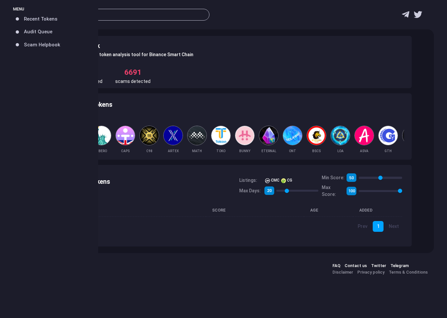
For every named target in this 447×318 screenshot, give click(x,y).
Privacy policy (370, 272)
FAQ (336, 265)
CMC (274, 180)
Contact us (356, 265)
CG (289, 180)
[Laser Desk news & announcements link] (418, 16)
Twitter (378, 265)
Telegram (399, 265)
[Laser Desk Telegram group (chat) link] (405, 16)
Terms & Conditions (408, 272)
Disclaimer (342, 272)
